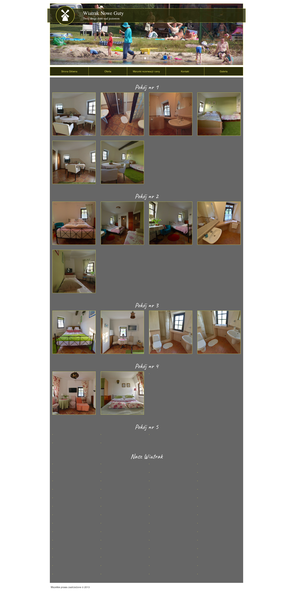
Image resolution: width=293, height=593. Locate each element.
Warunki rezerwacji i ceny (146, 71)
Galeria (224, 71)
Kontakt (185, 71)
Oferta (107, 71)
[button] (64, 34)
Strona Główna (69, 71)
